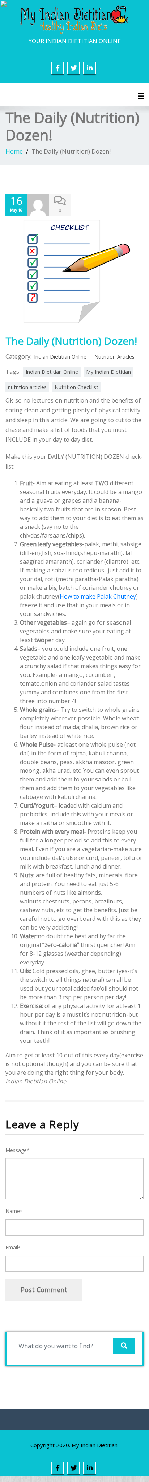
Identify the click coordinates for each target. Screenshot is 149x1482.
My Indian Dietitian (108, 371)
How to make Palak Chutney (98, 596)
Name (13, 1211)
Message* (17, 1150)
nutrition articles (27, 387)
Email (12, 1247)
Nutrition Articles (114, 356)
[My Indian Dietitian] (74, 19)
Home (14, 151)
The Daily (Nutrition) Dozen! (71, 341)
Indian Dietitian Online (60, 356)
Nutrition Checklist (76, 387)
